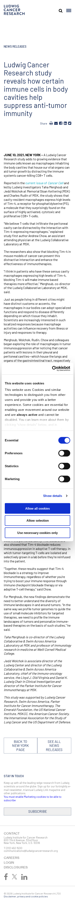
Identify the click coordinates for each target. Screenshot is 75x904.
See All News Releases (54, 745)
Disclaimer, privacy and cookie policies (26, 896)
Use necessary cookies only (37, 532)
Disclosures (16, 867)
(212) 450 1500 (14, 848)
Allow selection (37, 520)
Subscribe (37, 811)
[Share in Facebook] (60, 123)
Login (9, 862)
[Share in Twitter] (69, 123)
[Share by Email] (56, 123)
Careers (11, 858)
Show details (52, 496)
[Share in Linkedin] (65, 123)
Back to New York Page (20, 745)
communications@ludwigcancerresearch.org (31, 850)
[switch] (64, 453)
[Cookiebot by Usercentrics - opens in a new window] (53, 368)
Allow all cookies (37, 508)
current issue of (44, 183)
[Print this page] (51, 123)
